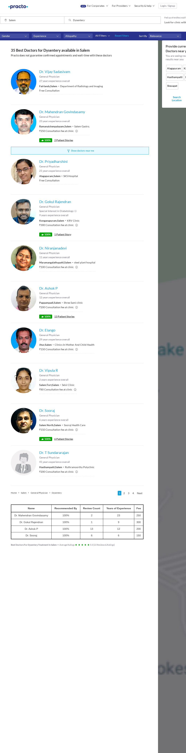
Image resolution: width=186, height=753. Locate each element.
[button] (14, 36)
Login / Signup (167, 5)
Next (139, 493)
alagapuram (174, 68)
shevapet (172, 85)
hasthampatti (175, 77)
